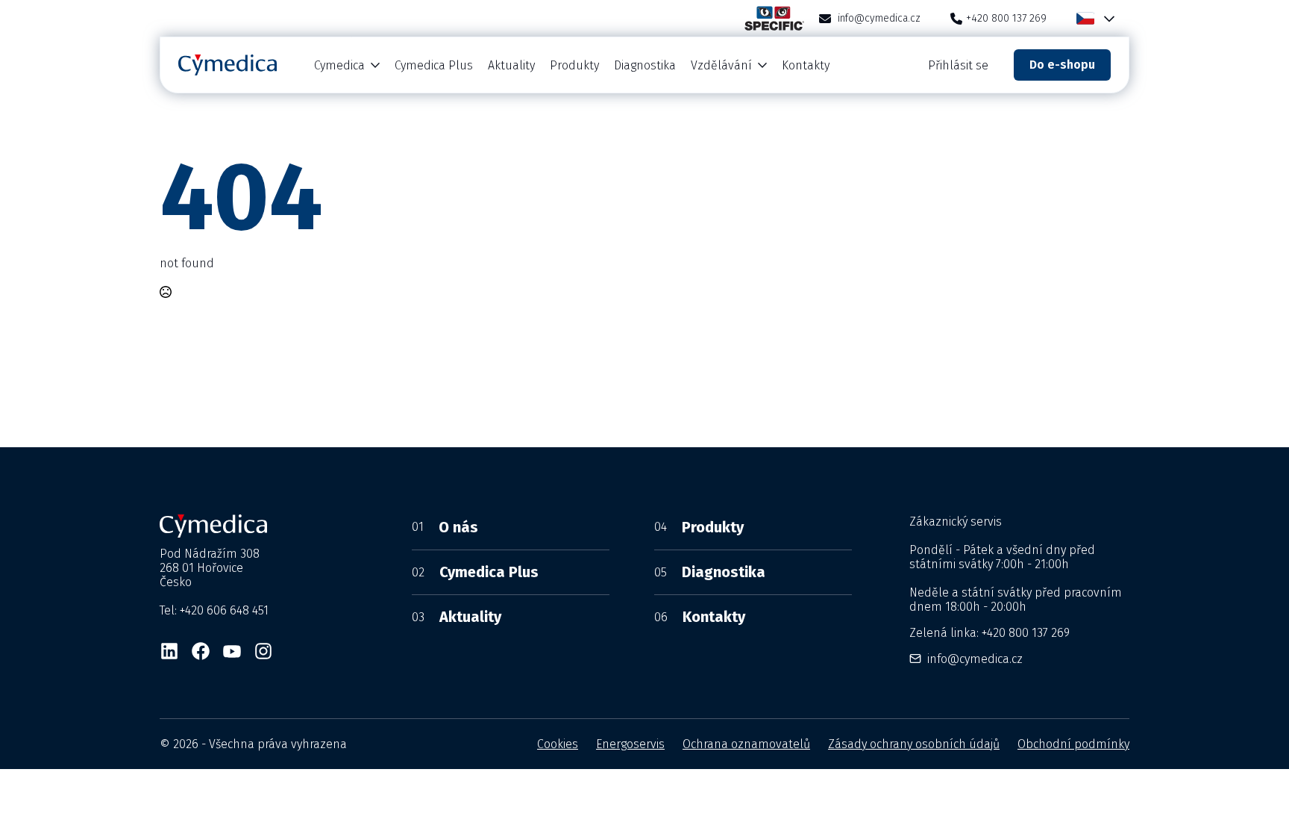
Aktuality (511, 65)
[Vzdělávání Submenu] (763, 65)
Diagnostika (645, 65)
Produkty (574, 65)
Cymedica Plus (434, 65)
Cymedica (339, 65)
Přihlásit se (958, 65)
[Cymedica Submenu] (376, 65)
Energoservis (630, 744)
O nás (445, 527)
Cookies (557, 744)
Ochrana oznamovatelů (746, 744)
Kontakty (805, 65)
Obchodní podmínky (1073, 744)
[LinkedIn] (169, 651)
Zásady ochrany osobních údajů (914, 744)
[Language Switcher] (1106, 18)
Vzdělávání (721, 65)
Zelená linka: (989, 633)
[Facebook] (200, 651)
